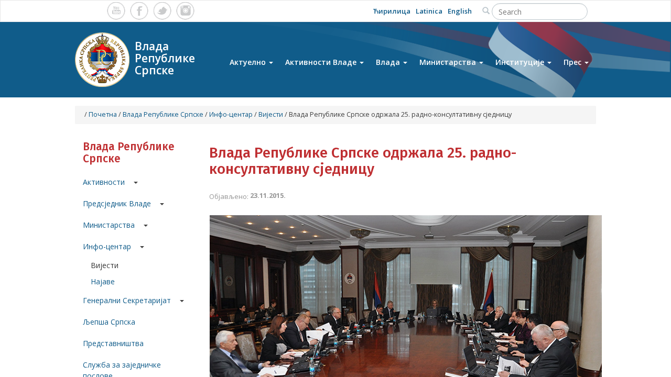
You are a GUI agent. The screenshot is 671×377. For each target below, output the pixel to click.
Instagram (185, 11)
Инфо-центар (231, 114)
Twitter (162, 11)
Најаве (103, 281)
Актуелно (249, 62)
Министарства (448, 62)
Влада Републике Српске (163, 114)
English (460, 11)
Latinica (429, 11)
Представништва (113, 343)
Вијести (270, 114)
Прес (573, 62)
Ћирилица (391, 11)
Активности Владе (322, 62)
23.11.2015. (268, 195)
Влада (389, 62)
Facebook (139, 11)
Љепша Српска (109, 322)
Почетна (103, 114)
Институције (520, 62)
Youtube (116, 11)
